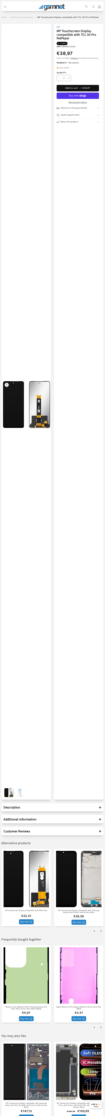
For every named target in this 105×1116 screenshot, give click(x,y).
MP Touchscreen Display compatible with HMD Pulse (26, 910)
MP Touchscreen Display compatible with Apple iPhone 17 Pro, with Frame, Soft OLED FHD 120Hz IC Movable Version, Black (79, 1105)
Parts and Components (22, 17)
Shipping (74, 58)
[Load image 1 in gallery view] (8, 792)
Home (4, 17)
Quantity (61, 73)
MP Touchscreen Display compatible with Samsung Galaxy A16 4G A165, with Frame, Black (78, 911)
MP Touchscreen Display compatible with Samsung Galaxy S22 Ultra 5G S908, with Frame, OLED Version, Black (26, 1105)
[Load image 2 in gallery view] (19, 792)
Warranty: (62, 63)
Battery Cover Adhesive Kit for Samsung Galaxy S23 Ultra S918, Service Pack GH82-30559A (26, 1008)
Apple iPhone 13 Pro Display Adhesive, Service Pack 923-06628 (78, 1008)
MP (58, 27)
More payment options (78, 102)
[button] (86, 7)
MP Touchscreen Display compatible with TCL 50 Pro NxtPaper (68, 17)
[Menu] (100, 1102)
